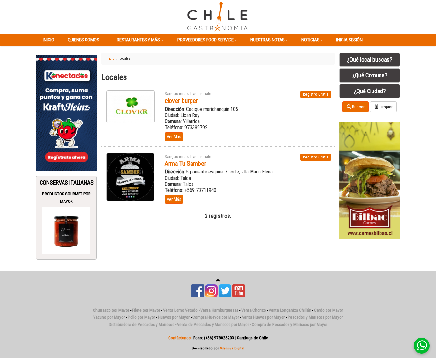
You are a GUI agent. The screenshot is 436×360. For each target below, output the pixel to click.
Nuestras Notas (267, 40)
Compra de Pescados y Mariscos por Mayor (289, 324)
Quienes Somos (84, 40)
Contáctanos (179, 337)
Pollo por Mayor (141, 317)
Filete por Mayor (146, 310)
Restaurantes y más (139, 40)
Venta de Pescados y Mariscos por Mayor (213, 324)
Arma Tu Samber (185, 163)
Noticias (310, 40)
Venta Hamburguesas (219, 310)
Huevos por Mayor (174, 317)
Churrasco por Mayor (111, 310)
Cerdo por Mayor (328, 310)
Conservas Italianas (67, 182)
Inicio (48, 40)
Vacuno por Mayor (109, 317)
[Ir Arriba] (218, 280)
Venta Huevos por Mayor (263, 317)
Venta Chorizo (253, 310)
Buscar (358, 106)
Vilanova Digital (232, 348)
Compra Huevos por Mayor (215, 317)
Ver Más (174, 136)
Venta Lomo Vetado (180, 310)
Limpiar (386, 106)
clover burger (181, 101)
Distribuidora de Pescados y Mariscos (141, 324)
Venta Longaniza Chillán (290, 310)
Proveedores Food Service (205, 40)
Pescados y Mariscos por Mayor (315, 317)
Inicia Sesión (349, 40)
